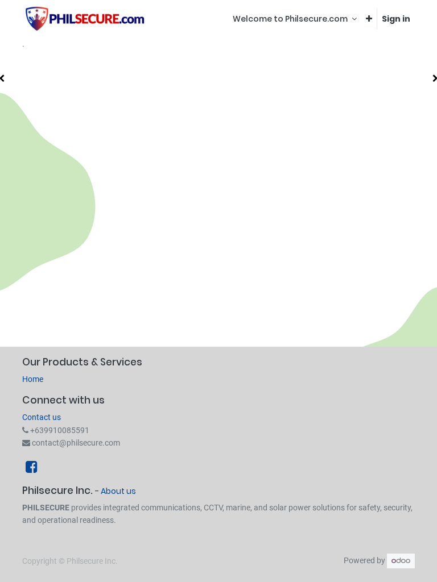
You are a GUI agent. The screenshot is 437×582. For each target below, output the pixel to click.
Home (32, 379)
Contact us (41, 417)
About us (118, 491)
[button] (369, 19)
